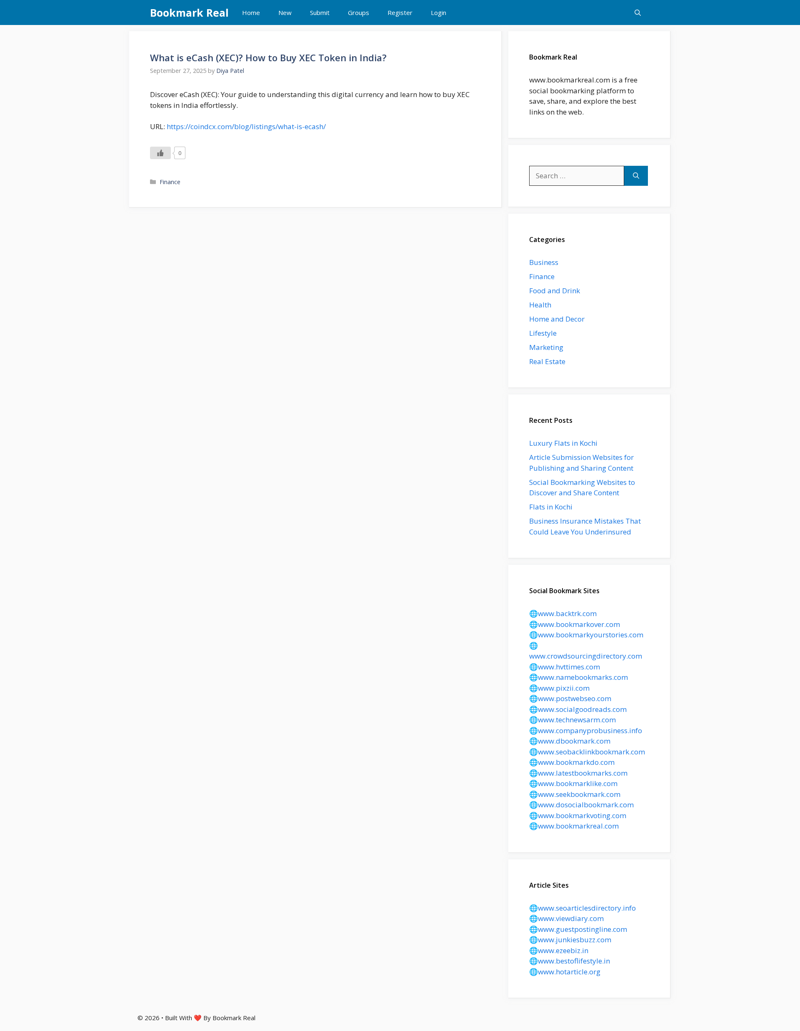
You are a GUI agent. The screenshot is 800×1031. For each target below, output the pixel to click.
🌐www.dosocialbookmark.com (581, 804)
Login (438, 12)
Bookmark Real (189, 12)
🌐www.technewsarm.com (572, 719)
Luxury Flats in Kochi (563, 443)
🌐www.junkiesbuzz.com (570, 939)
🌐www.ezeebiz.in (558, 950)
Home (251, 12)
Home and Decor (557, 319)
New (285, 12)
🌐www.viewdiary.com (566, 918)
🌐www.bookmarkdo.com (572, 762)
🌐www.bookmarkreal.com (574, 826)
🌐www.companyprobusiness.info (585, 730)
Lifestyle (543, 333)
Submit (320, 12)
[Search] (636, 176)
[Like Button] (160, 153)
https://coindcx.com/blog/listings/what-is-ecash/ (246, 126)
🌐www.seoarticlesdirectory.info (582, 908)
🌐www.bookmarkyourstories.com (586, 634)
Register (400, 12)
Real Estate (547, 361)
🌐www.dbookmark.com (569, 741)
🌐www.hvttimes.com (564, 667)
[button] (637, 12)
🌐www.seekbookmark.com (574, 794)
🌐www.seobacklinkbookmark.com (587, 751)
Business (543, 262)
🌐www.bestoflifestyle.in (569, 961)
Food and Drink (554, 290)
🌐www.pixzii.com (559, 688)
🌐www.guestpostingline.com (578, 929)
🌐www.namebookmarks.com (578, 677)
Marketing (546, 347)
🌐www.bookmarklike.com (573, 783)
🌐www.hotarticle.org (564, 971)
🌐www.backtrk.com (563, 613)
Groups (358, 12)
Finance (170, 182)
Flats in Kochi (550, 507)
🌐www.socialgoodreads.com (578, 709)
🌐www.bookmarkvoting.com (577, 815)
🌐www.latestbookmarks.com (578, 773)
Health (540, 305)
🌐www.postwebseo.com (570, 698)
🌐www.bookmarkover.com (574, 624)
